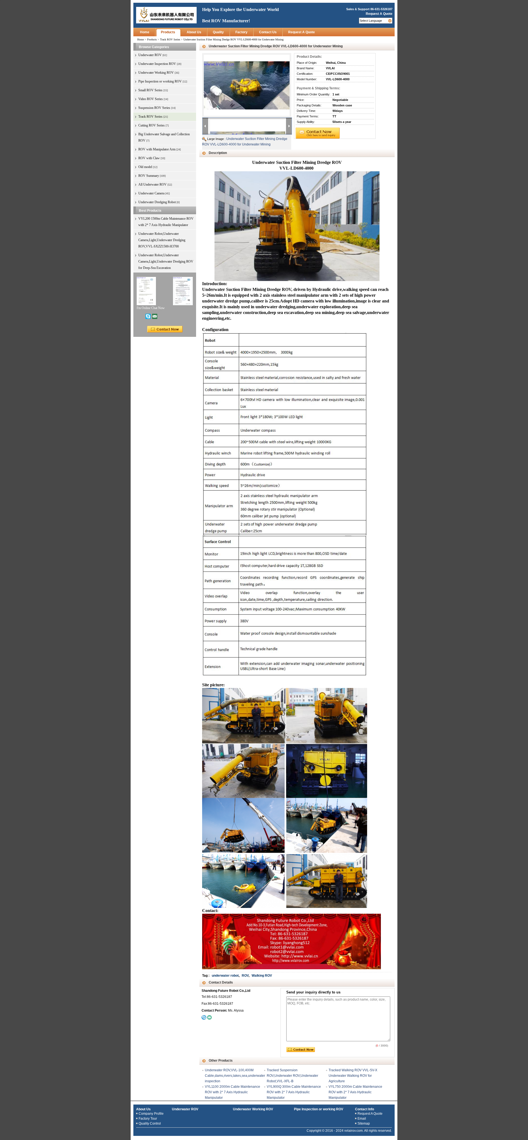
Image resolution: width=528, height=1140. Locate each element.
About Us (194, 32)
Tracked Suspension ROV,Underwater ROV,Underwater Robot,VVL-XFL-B (292, 1075)
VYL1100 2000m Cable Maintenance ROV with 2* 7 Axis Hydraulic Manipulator (232, 1092)
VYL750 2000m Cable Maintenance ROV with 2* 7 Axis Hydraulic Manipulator (355, 1092)
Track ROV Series (170, 39)
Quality (218, 32)
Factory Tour (148, 1118)
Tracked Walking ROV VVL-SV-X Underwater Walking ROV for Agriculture (353, 1075)
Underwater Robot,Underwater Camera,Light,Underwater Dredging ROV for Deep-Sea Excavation (165, 261)
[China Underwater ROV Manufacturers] (166, 15)
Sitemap (364, 1123)
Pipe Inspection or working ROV (318, 1109)
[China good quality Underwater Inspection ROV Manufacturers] (183, 291)
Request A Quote (379, 14)
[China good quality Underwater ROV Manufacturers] (146, 291)
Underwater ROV (185, 1109)
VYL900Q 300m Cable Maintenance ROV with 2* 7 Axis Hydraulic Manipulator (294, 1092)
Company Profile (151, 1114)
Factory (241, 32)
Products (168, 32)
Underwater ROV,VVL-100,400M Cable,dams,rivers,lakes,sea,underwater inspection (235, 1075)
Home (144, 32)
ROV (245, 975)
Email (362, 1118)
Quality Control (150, 1123)
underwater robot (225, 975)
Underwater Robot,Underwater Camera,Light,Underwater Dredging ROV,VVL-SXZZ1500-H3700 (161, 240)
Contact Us (268, 32)
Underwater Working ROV (253, 1109)
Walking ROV (262, 975)
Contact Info (364, 1109)
